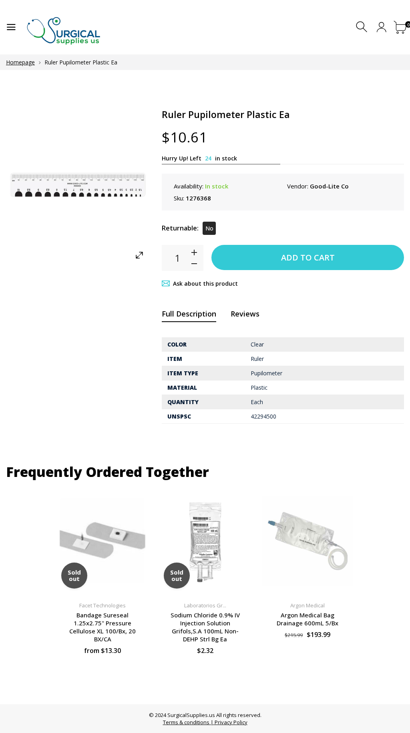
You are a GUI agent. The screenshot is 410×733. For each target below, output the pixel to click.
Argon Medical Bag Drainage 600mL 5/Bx (307, 619)
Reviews (245, 313)
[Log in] (381, 27)
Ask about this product (205, 283)
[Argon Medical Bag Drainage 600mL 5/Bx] (307, 541)
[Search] (362, 27)
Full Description (189, 313)
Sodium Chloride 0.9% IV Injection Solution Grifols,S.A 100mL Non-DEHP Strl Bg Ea (205, 627)
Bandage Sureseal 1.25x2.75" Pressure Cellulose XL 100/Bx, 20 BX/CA (102, 627)
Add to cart (308, 257)
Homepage (20, 62)
